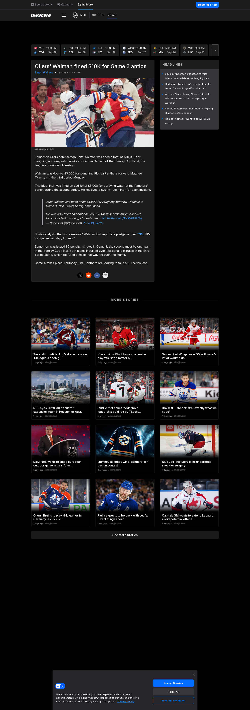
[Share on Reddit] (89, 275)
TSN (140, 234)
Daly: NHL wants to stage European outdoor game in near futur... (57, 463)
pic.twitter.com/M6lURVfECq (122, 218)
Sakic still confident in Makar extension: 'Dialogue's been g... (60, 356)
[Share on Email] (105, 275)
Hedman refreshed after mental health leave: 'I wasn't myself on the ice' (188, 86)
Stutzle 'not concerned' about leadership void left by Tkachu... (119, 409)
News (112, 15)
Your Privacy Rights (173, 700)
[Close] (194, 674)
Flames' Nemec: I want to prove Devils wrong (188, 121)
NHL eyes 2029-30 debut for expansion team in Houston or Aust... (58, 409)
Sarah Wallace (44, 72)
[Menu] (64, 15)
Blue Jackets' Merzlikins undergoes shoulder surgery (186, 463)
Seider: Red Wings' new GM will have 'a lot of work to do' (189, 356)
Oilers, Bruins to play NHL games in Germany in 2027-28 (57, 517)
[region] (125, 690)
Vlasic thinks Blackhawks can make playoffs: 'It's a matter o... (122, 356)
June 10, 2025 (92, 223)
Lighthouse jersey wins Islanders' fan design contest (123, 463)
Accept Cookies (173, 682)
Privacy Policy (125, 701)
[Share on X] (80, 275)
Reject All (173, 691)
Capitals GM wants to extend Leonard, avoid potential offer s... (188, 517)
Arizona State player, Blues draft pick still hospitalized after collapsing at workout (187, 98)
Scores (98, 15)
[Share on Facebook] (97, 275)
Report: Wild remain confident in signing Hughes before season (189, 110)
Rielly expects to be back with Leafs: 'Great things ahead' (123, 517)
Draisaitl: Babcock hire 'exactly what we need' (189, 409)
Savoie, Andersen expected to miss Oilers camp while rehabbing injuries (187, 76)
